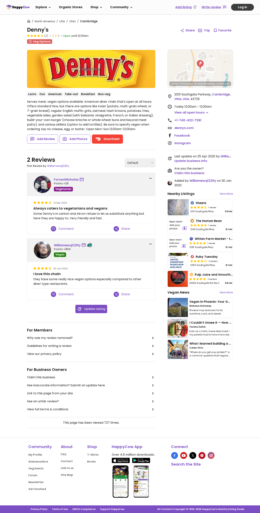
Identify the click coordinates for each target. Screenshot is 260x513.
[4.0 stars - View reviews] (198, 207)
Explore (41, 7)
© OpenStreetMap (205, 83)
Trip (207, 30)
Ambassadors (38, 461)
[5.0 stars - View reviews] (198, 225)
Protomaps (186, 83)
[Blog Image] (178, 307)
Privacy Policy (39, 509)
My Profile (35, 455)
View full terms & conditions (47, 409)
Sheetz (201, 203)
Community (119, 7)
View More (226, 194)
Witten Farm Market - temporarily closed (227, 239)
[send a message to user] (82, 179)
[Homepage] (18, 7)
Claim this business (41, 377)
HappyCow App (127, 446)
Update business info (190, 161)
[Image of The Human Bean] (178, 225)
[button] (200, 64)
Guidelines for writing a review (49, 346)
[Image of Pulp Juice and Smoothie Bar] (178, 279)
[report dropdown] (150, 178)
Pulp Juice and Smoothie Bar (217, 274)
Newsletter (36, 482)
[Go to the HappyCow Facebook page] (174, 455)
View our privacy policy (44, 354)
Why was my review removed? (50, 338)
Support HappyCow (112, 509)
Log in (242, 7)
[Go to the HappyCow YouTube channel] (183, 455)
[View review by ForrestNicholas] (42, 184)
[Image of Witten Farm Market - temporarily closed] (178, 243)
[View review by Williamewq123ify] (42, 250)
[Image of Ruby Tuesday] (178, 261)
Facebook (182, 135)
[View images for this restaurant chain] (91, 69)
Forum (32, 475)
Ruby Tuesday (207, 256)
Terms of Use (60, 509)
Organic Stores (70, 7)
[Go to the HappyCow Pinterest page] (202, 455)
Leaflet (174, 83)
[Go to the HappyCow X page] (192, 455)
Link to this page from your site (50, 393)
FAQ (63, 454)
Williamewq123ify (58, 166)
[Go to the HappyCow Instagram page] (211, 455)
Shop (94, 7)
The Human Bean (209, 221)
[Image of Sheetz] (178, 207)
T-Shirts (93, 455)
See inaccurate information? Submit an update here (66, 385)
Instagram (182, 143)
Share (190, 30)
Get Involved (37, 489)
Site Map (67, 475)
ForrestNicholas (66, 179)
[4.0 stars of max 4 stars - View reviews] (35, 35)
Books (91, 461)
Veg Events (36, 468)
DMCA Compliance (84, 509)
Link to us (67, 468)
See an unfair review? (43, 401)
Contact (67, 461)
